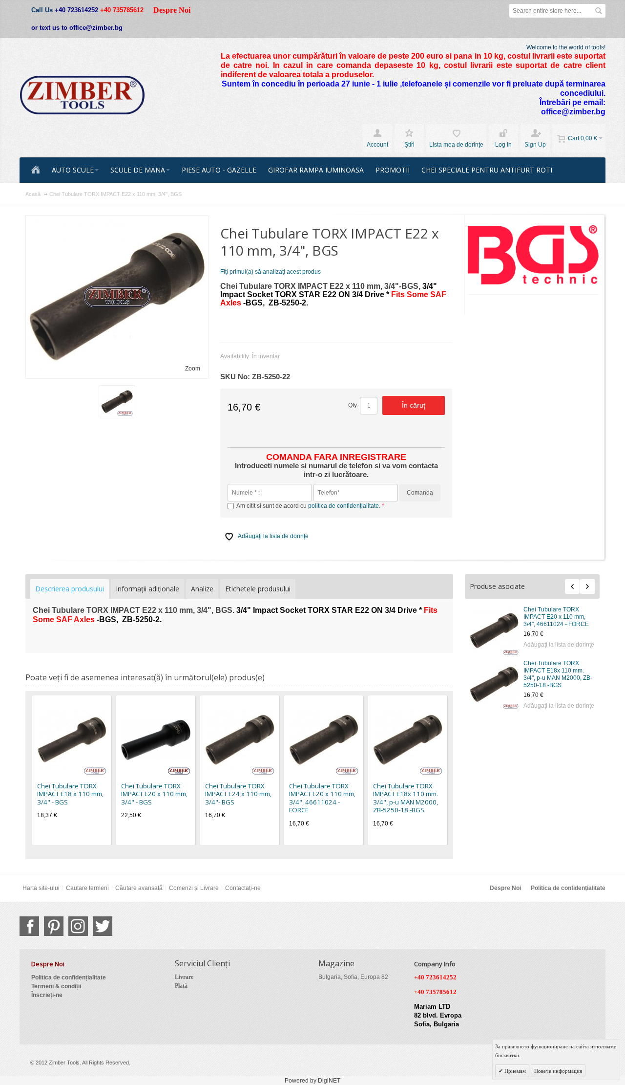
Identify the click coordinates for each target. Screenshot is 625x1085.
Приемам (514, 1071)
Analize (202, 588)
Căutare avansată (139, 888)
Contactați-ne (243, 888)
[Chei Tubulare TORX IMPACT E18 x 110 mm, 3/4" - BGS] (71, 740)
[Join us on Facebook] (29, 926)
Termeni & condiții (56, 986)
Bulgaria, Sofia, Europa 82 (353, 977)
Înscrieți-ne (46, 995)
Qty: (353, 405)
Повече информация (558, 1071)
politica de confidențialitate (343, 505)
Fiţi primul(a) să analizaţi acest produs (270, 271)
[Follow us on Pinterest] (53, 926)
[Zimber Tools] (82, 95)
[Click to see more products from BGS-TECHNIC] (533, 254)
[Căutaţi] (598, 11)
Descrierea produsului (69, 588)
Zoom (192, 368)
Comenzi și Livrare (194, 888)
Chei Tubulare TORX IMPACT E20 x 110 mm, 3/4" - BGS (154, 793)
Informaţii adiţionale (147, 588)
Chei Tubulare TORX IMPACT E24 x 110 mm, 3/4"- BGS (238, 793)
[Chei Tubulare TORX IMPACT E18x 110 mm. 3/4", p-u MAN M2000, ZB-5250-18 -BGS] (494, 684)
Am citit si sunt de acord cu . (309, 505)
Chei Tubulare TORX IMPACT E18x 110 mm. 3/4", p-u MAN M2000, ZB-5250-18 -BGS (557, 674)
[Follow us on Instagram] (78, 926)
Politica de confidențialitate (568, 888)
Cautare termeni (87, 888)
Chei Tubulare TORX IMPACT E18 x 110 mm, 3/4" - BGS (70, 793)
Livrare (184, 977)
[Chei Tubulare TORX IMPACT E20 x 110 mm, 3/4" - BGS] (155, 740)
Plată (181, 985)
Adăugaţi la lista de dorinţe (558, 644)
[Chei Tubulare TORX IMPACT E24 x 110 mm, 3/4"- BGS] (239, 740)
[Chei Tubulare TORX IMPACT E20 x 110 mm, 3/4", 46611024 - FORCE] (494, 630)
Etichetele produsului (258, 588)
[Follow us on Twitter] (102, 926)
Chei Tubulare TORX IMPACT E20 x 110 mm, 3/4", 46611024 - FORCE (556, 617)
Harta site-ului (41, 888)
